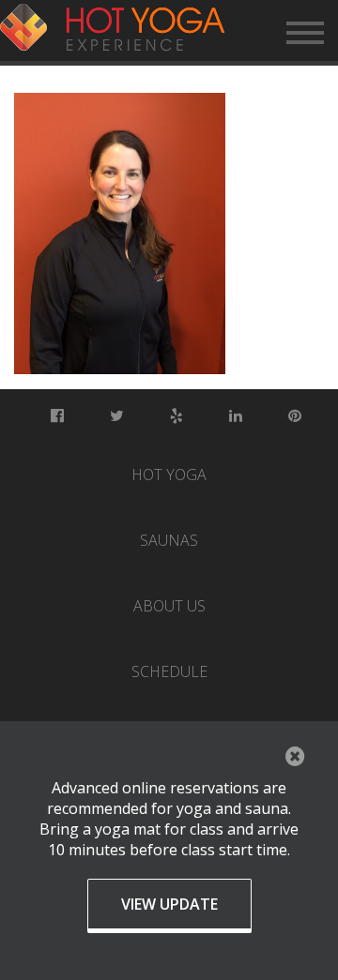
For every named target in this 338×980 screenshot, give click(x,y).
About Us (169, 606)
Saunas (169, 540)
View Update (169, 904)
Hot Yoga (169, 474)
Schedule (169, 671)
